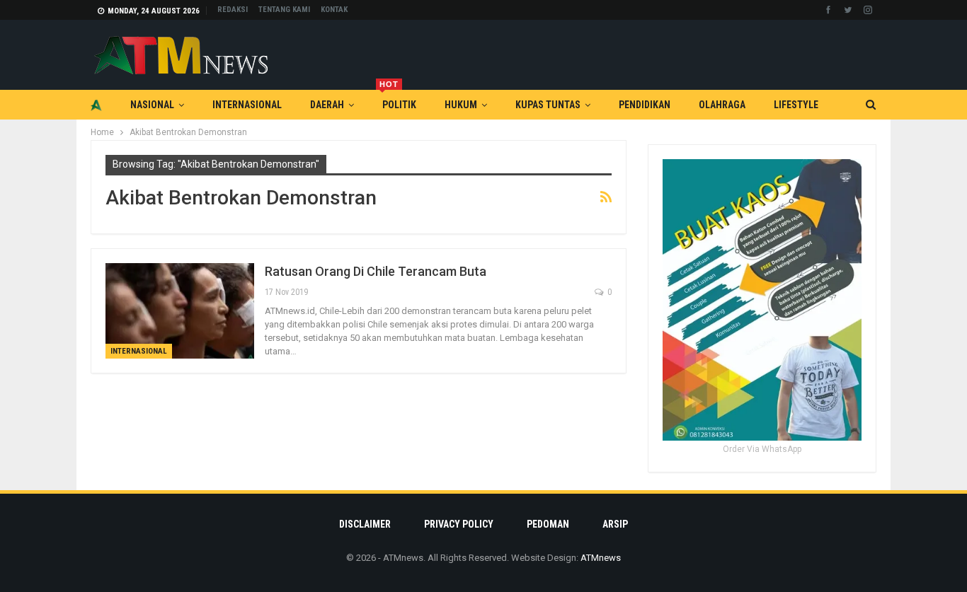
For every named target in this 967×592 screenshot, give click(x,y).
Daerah (327, 104)
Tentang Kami (284, 9)
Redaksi (232, 9)
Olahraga (722, 104)
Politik (397, 100)
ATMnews (600, 557)
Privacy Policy (458, 524)
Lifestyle (796, 104)
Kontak (334, 9)
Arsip (615, 524)
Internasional (247, 104)
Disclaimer (365, 524)
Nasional (152, 104)
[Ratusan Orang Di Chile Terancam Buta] (179, 310)
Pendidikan (644, 104)
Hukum (461, 104)
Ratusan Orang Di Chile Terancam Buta (375, 271)
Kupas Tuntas (547, 104)
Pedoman (548, 524)
